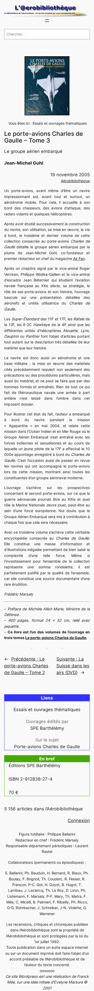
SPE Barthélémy (47, 728)
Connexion (79, 820)
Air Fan (79, 258)
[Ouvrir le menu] (47, 21)
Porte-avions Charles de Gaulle (47, 746)
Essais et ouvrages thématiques (60, 123)
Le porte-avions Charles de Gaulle (55, 637)
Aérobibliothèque (75, 181)
